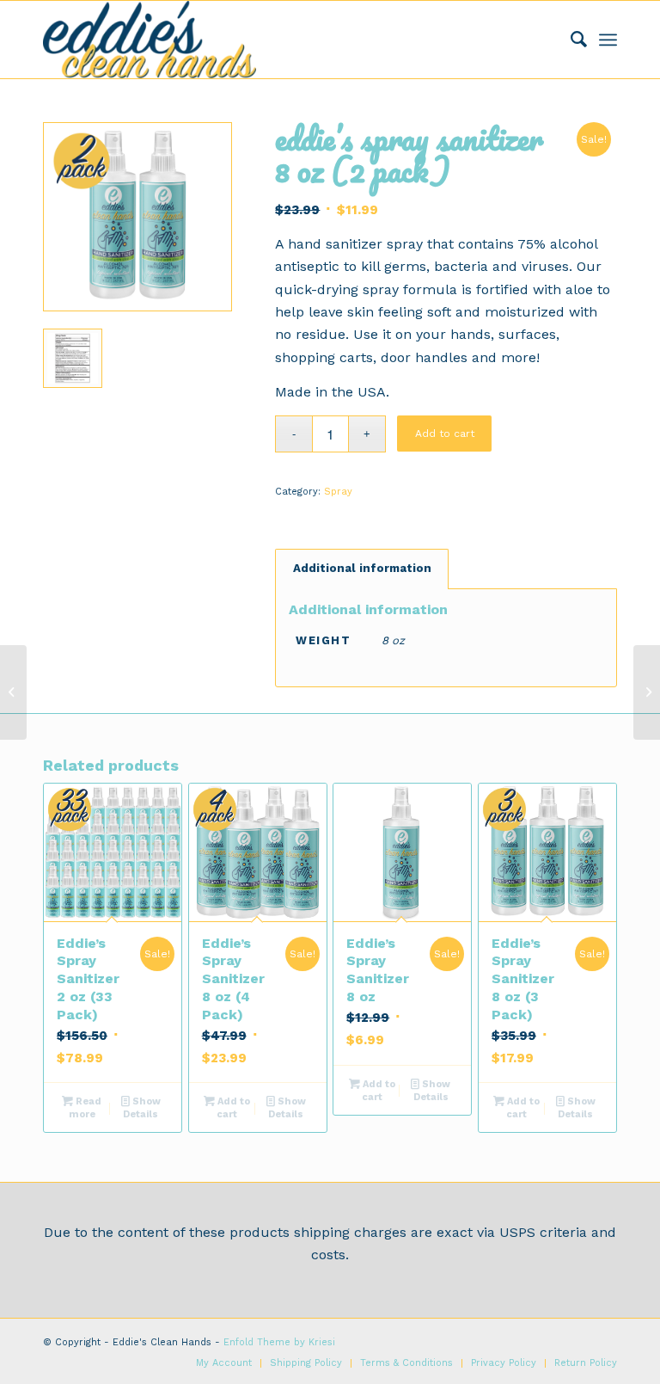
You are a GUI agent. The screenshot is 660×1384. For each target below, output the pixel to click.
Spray (338, 491)
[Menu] (608, 39)
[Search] (570, 39)
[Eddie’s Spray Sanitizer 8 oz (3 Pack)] (646, 692)
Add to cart (444, 434)
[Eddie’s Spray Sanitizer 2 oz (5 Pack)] (13, 692)
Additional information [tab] (362, 568)
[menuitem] (570, 39)
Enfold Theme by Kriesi (279, 1342)
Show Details (142, 1108)
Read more (85, 1108)
